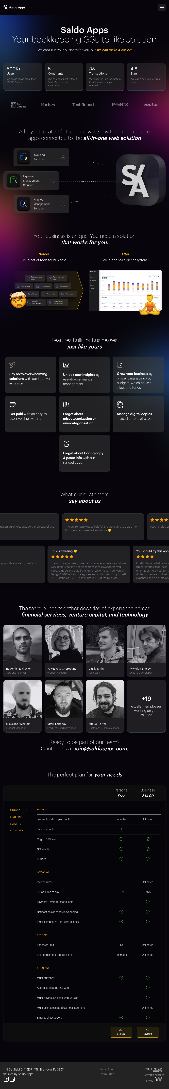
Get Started (121, 1032)
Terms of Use (107, 1069)
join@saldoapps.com (100, 748)
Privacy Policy (107, 1074)
